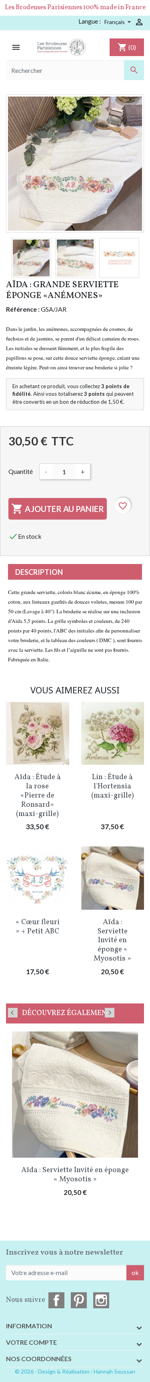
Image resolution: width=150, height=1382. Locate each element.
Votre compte (31, 1342)
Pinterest (79, 1300)
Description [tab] (39, 572)
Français (115, 21)
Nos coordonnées (39, 1358)
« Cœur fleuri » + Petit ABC (38, 927)
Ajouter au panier (57, 509)
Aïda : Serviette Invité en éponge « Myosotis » (112, 940)
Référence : (23, 309)
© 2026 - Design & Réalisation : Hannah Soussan (75, 1371)
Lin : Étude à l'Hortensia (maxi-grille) (112, 786)
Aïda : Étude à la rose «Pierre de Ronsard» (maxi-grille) (37, 795)
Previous (13, 1012)
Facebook (56, 1300)
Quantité (20, 471)
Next (109, 1012)
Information (29, 1326)
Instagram (101, 1300)
